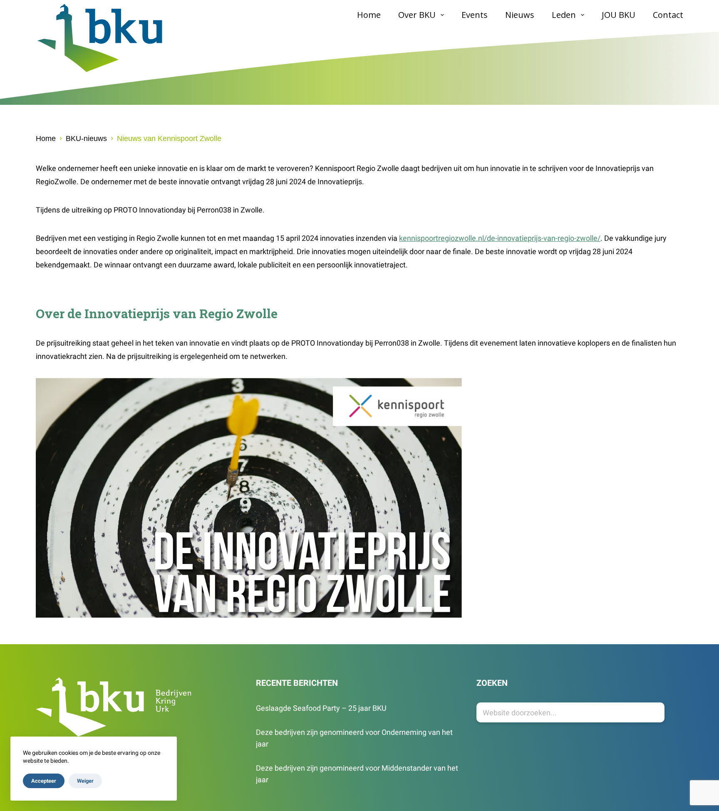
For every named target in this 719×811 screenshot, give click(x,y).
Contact (668, 14)
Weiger (85, 781)
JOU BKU (618, 14)
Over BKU (417, 14)
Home (369, 14)
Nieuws (519, 14)
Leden (564, 14)
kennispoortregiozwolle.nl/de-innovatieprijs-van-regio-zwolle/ (499, 238)
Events (474, 14)
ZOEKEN (492, 683)
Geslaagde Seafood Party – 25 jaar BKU (321, 708)
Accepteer (43, 781)
